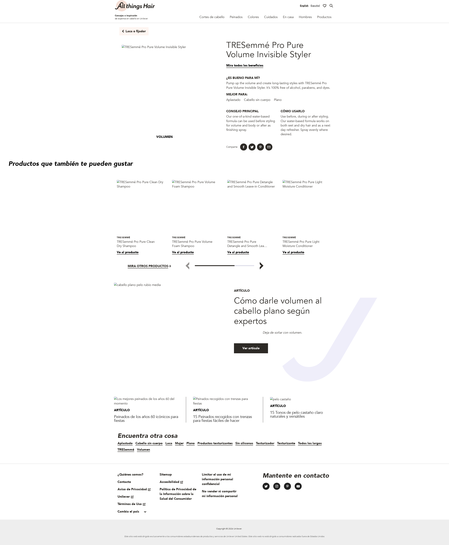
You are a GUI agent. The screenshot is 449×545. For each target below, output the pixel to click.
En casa (288, 17)
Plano (190, 443)
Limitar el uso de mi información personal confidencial (217, 479)
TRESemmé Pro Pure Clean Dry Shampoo (136, 244)
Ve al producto (128, 252)
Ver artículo (251, 348)
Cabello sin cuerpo (149, 443)
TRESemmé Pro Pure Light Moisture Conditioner (301, 244)
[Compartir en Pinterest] (260, 147)
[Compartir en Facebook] (243, 147)
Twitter (266, 486)
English (304, 5)
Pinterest (287, 486)
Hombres (305, 17)
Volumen (143, 449)
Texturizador (265, 443)
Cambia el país (129, 511)
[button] (261, 266)
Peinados (236, 17)
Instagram (276, 486)
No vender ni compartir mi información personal (220, 493)
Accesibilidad (169, 482)
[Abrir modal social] (325, 6)
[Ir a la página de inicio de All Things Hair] (135, 5)
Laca (168, 443)
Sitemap (166, 474)
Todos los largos (310, 443)
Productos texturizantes (215, 443)
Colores (253, 17)
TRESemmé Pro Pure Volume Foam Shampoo (192, 244)
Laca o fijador (136, 31)
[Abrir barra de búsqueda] (331, 6)
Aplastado (125, 443)
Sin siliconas (244, 443)
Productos (324, 17)
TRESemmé (126, 449)
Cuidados (271, 17)
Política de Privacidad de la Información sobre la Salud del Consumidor (178, 494)
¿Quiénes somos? (130, 474)
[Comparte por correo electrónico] (268, 147)
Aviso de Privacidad (132, 489)
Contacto (124, 482)
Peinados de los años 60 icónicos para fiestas (146, 418)
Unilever (124, 496)
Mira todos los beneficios (244, 65)
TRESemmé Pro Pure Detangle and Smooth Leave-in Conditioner (247, 244)
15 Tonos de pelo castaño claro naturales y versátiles (296, 414)
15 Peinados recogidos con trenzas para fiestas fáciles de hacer (222, 418)
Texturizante (286, 443)
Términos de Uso (130, 504)
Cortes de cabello (211, 17)
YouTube (298, 486)
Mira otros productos (148, 266)
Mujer (179, 443)
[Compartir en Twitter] (252, 147)
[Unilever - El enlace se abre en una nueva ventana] (210, 528)
